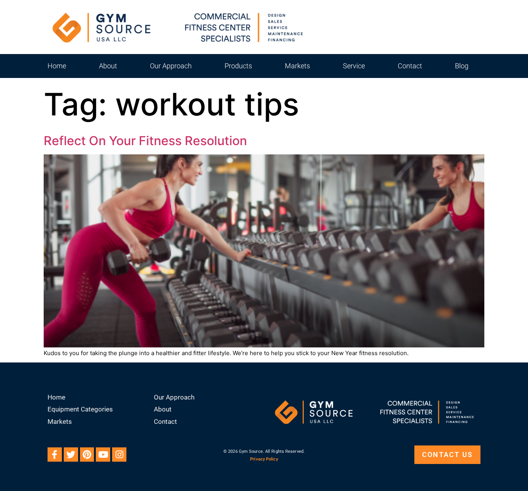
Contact (410, 66)
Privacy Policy (264, 459)
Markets (297, 66)
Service (354, 66)
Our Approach (171, 66)
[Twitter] (71, 454)
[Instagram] (119, 454)
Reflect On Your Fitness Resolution (145, 140)
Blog (461, 66)
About (108, 66)
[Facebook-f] (55, 454)
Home (57, 66)
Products (238, 66)
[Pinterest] (87, 454)
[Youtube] (103, 454)
